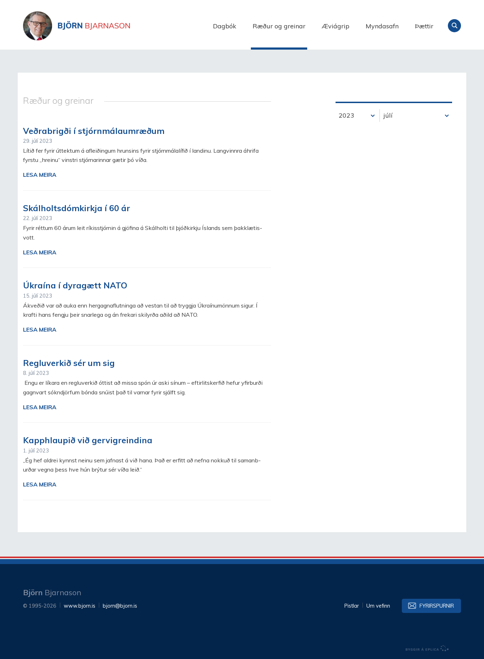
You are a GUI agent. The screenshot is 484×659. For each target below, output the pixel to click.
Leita (454, 25)
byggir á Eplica (427, 648)
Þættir (424, 26)
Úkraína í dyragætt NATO (75, 285)
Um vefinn (378, 606)
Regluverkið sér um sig (69, 362)
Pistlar (351, 606)
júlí (388, 115)
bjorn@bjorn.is (120, 606)
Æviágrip (335, 26)
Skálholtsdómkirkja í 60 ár (76, 208)
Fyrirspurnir (437, 606)
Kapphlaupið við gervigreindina (87, 440)
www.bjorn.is (79, 606)
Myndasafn (382, 26)
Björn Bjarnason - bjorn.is (94, 25)
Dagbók (224, 26)
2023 (346, 115)
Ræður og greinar (279, 26)
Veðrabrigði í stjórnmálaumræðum (93, 130)
